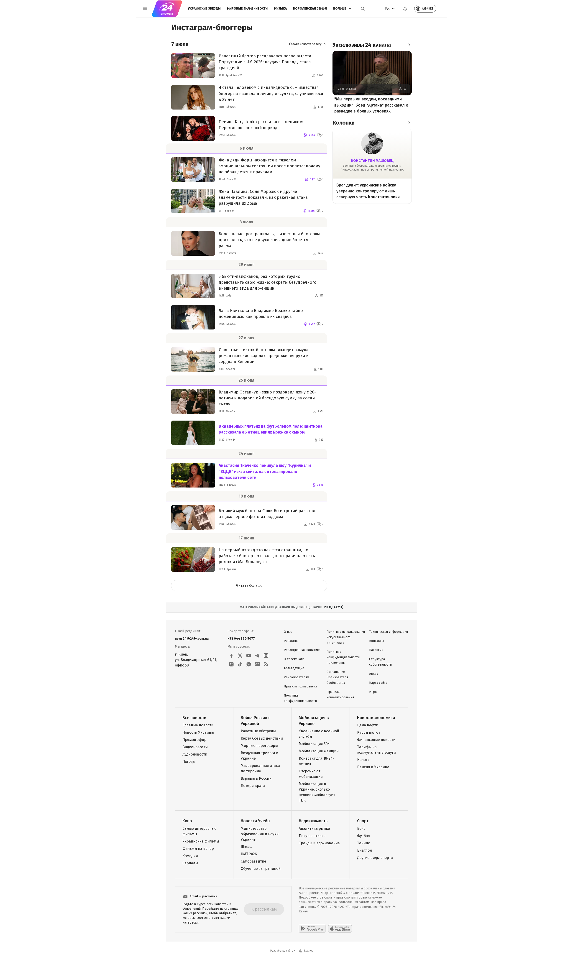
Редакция (291, 641)
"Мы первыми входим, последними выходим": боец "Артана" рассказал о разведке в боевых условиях (371, 105)
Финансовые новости (376, 740)
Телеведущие (294, 668)
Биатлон (364, 850)
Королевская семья (310, 8)
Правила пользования (300, 686)
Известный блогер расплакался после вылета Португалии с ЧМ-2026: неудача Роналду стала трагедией (265, 62)
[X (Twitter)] (240, 655)
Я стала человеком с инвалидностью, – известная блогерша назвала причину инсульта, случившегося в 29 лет (271, 93)
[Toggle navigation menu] (145, 8)
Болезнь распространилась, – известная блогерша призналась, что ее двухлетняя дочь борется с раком (269, 239)
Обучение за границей (261, 868)
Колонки (343, 123)
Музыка (280, 8)
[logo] (167, 8)
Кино (187, 820)
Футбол (363, 836)
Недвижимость (313, 820)
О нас (288, 632)
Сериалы (190, 863)
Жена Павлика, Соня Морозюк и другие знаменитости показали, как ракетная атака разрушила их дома (263, 197)
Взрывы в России (256, 778)
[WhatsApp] (249, 664)
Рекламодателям (296, 677)
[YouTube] (249, 655)
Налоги (363, 760)
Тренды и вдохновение (319, 843)
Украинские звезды (204, 8)
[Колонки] (409, 122)
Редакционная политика (302, 650)
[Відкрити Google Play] (312, 928)
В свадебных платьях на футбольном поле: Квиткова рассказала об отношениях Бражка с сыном (270, 429)
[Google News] (257, 664)
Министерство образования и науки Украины (260, 834)
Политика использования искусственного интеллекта (346, 637)
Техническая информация (388, 632)
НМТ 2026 (249, 854)
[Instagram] (266, 655)
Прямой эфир (194, 740)
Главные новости (197, 725)
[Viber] (231, 664)
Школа (246, 847)
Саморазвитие (253, 861)
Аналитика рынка (314, 828)
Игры (373, 692)
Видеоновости (195, 747)
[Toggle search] (362, 8)
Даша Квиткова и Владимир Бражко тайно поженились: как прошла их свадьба (261, 313)
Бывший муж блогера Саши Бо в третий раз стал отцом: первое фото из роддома (267, 513)
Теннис (363, 843)
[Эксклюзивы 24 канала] (409, 45)
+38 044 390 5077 (241, 639)
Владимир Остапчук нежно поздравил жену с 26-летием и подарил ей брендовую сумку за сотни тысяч (267, 398)
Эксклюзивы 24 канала (361, 45)
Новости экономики (376, 717)
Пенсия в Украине (373, 767)
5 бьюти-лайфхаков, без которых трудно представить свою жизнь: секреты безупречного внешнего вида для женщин (268, 282)
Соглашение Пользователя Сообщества (337, 677)
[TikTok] (240, 664)
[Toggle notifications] (405, 8)
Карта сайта (378, 683)
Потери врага (253, 786)
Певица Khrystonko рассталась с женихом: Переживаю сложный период (261, 124)
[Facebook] (231, 655)
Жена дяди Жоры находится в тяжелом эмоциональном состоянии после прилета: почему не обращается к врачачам (269, 166)
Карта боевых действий (262, 738)
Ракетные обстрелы (258, 731)
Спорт (362, 820)
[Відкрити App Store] (340, 928)
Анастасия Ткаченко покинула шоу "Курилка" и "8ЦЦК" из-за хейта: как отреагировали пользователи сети (265, 471)
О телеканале (294, 659)
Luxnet (308, 950)
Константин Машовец (372, 160)
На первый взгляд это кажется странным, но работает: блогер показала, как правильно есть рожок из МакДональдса (267, 555)
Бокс (361, 828)
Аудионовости (194, 754)
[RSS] (266, 664)
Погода (188, 761)
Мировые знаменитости (247, 8)
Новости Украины (198, 732)
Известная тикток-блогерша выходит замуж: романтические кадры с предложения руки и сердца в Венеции (264, 355)
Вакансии (376, 650)
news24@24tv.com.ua (192, 639)
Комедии (190, 856)
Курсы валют (368, 732)
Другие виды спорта (375, 857)
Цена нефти (367, 725)
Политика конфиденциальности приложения (343, 657)
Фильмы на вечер (198, 848)
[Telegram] (257, 655)
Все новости (194, 717)
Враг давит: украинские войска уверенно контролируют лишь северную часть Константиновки (368, 191)
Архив (373, 674)
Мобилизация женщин (319, 751)
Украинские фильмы (200, 841)
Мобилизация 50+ (314, 744)
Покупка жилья (312, 836)
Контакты (376, 641)
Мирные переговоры (259, 745)
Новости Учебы (255, 820)
